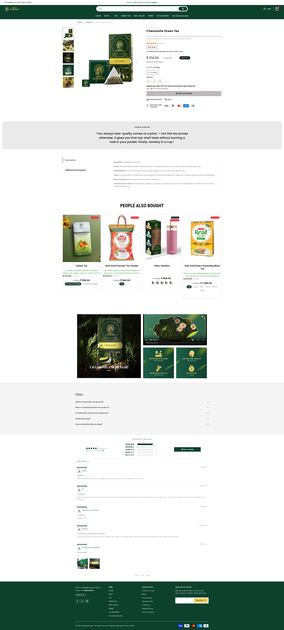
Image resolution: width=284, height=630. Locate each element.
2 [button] (139, 579)
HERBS (111, 613)
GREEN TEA (113, 605)
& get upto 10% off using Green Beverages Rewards (170, 86)
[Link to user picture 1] (82, 567)
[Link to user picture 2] (94, 567)
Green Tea (89, 22)
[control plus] (160, 81)
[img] (82, 472)
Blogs (144, 598)
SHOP (111, 598)
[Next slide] (136, 62)
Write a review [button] (187, 453)
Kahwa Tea (81, 269)
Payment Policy (147, 605)
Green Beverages (152, 28)
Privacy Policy (147, 602)
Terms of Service (148, 616)
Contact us (146, 609)
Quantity (149, 77)
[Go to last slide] (78, 62)
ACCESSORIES (114, 616)
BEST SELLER (113, 609)
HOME (111, 595)
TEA (110, 602)
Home (80, 22)
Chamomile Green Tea (104, 22)
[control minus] (148, 81)
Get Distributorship (115, 620)
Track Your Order (148, 595)
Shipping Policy (147, 613)
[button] (68, 33)
